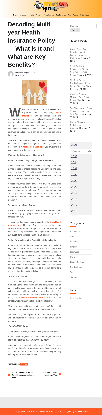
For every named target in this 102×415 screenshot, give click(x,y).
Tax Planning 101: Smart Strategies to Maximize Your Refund (81, 111)
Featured (74, 242)
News (72, 257)
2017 (74, 205)
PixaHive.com (81, 412)
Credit (31, 15)
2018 (74, 198)
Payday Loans (61, 15)
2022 (74, 174)
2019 (74, 192)
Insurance (74, 252)
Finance (38, 15)
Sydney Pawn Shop (76, 298)
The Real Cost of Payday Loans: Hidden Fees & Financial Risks (80, 83)
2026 (74, 144)
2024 (74, 162)
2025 (74, 156)
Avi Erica (21, 75)
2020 (74, 186)
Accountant (23, 15)
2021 (74, 180)
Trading (75, 15)
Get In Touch (84, 15)
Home (15, 15)
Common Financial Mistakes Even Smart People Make (79, 97)
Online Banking (49, 15)
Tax (69, 15)
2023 (74, 168)
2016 (74, 211)
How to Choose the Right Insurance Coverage (78, 125)
